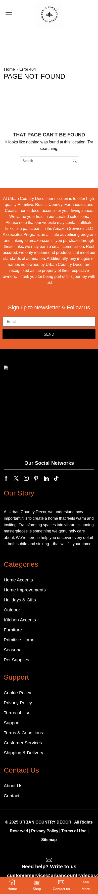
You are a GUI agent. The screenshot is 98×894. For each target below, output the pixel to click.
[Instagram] (26, 478)
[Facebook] (6, 478)
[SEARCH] (75, 160)
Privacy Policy (44, 831)
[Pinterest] (36, 478)
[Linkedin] (46, 478)
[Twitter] (16, 478)
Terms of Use (73, 831)
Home (9, 69)
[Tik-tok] (56, 478)
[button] (9, 14)
